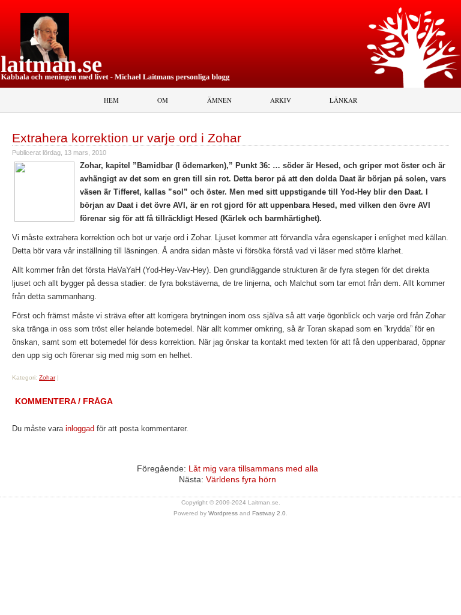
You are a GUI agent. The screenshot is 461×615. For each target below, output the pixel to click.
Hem (111, 100)
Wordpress (223, 513)
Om (162, 100)
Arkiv (280, 100)
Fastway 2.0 (269, 513)
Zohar (47, 377)
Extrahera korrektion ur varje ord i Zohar (126, 138)
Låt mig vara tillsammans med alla (253, 468)
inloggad (79, 428)
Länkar (343, 100)
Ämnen (219, 100)
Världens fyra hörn (241, 479)
